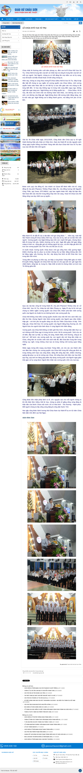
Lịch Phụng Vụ (6, 40)
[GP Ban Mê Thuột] (10, 114)
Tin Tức (35, 755)
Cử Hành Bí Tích (6, 34)
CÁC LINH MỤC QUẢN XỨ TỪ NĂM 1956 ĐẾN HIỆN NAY (13, 79)
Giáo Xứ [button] (19, 19)
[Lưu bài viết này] (80, 31)
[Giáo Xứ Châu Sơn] (7, 10)
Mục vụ (4, 30)
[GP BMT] (10, 155)
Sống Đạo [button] (39, 19)
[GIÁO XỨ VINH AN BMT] (10, 136)
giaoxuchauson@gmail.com (58, 745)
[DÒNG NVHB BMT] (10, 159)
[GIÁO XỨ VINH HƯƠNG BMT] (10, 132)
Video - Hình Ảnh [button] (66, 19)
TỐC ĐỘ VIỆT (13, 770)
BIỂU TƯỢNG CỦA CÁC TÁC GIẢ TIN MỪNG (13, 52)
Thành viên (45, 755)
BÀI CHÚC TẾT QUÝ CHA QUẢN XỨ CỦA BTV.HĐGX (13, 63)
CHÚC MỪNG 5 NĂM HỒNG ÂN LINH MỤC (13, 102)
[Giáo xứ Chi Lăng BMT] (10, 151)
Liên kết (35, 758)
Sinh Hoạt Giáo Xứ (7, 37)
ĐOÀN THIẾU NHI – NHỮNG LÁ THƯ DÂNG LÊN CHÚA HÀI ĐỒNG (10, 58)
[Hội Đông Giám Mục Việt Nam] (10, 118)
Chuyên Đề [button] (28, 19)
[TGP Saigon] (10, 128)
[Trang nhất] (2, 19)
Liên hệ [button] (76, 19)
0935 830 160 (10, 745)
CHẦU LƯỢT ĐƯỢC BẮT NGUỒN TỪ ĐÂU (13, 84)
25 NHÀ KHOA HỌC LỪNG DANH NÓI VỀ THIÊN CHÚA (13, 97)
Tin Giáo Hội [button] (10, 19)
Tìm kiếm (45, 758)
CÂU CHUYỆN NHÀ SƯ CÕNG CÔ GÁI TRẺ (13, 69)
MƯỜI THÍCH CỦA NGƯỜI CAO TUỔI (12, 74)
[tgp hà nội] (10, 110)
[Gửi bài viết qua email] (74, 31)
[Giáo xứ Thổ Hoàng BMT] (10, 140)
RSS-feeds (36, 761)
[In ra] (77, 31)
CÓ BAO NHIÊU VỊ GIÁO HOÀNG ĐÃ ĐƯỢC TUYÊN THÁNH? (9, 91)
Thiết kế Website (5, 770)
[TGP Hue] (10, 123)
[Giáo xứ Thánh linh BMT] (10, 146)
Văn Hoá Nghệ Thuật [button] (51, 19)
